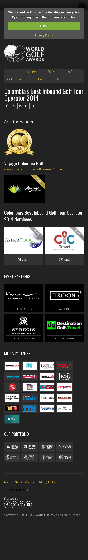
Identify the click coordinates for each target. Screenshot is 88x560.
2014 (51, 71)
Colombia (14, 79)
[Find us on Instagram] (21, 504)
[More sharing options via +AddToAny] (33, 106)
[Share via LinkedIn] (20, 106)
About (18, 482)
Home (11, 71)
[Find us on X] (14, 504)
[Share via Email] (27, 106)
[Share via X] (13, 106)
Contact (30, 482)
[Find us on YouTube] (29, 504)
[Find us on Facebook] (7, 504)
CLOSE (44, 26)
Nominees (31, 71)
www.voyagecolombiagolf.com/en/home (33, 169)
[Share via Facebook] (7, 106)
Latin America (72, 71)
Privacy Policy (44, 35)
